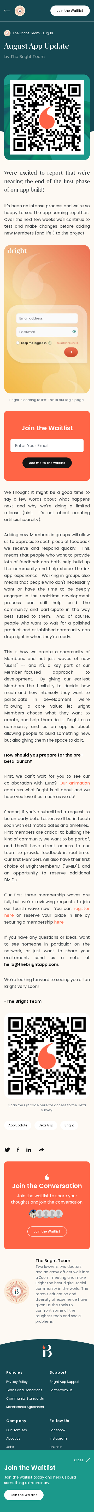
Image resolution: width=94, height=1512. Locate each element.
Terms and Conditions (24, 1390)
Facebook (57, 1430)
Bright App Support (64, 1381)
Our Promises (16, 1430)
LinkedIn (56, 1447)
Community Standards (25, 1398)
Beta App (46, 1125)
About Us (13, 1438)
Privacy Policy (17, 1381)
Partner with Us (61, 1390)
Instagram (58, 1438)
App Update (17, 1125)
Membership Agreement (25, 1407)
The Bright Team (26, 33)
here (59, 922)
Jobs (10, 1447)
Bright (69, 1125)
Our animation (75, 783)
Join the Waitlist (70, 10)
